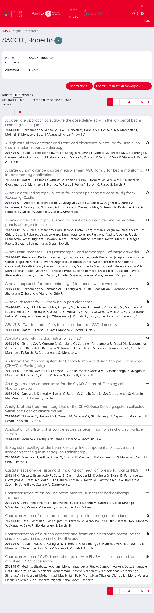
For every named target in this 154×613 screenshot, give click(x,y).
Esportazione (78, 86)
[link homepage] (13, 13)
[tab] (10, 112)
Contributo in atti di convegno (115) (121, 86)
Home (73, 10)
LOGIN (145, 21)
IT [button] (142, 6)
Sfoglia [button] (73, 17)
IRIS (5, 31)
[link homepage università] (46, 13)
